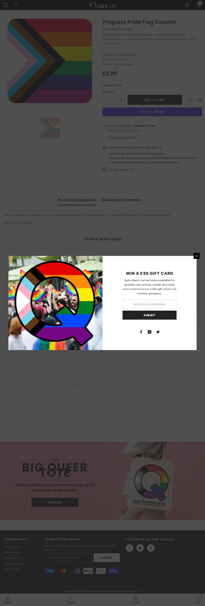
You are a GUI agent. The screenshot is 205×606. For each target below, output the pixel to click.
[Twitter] (158, 332)
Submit (150, 315)
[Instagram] (149, 332)
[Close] (197, 256)
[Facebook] (141, 332)
